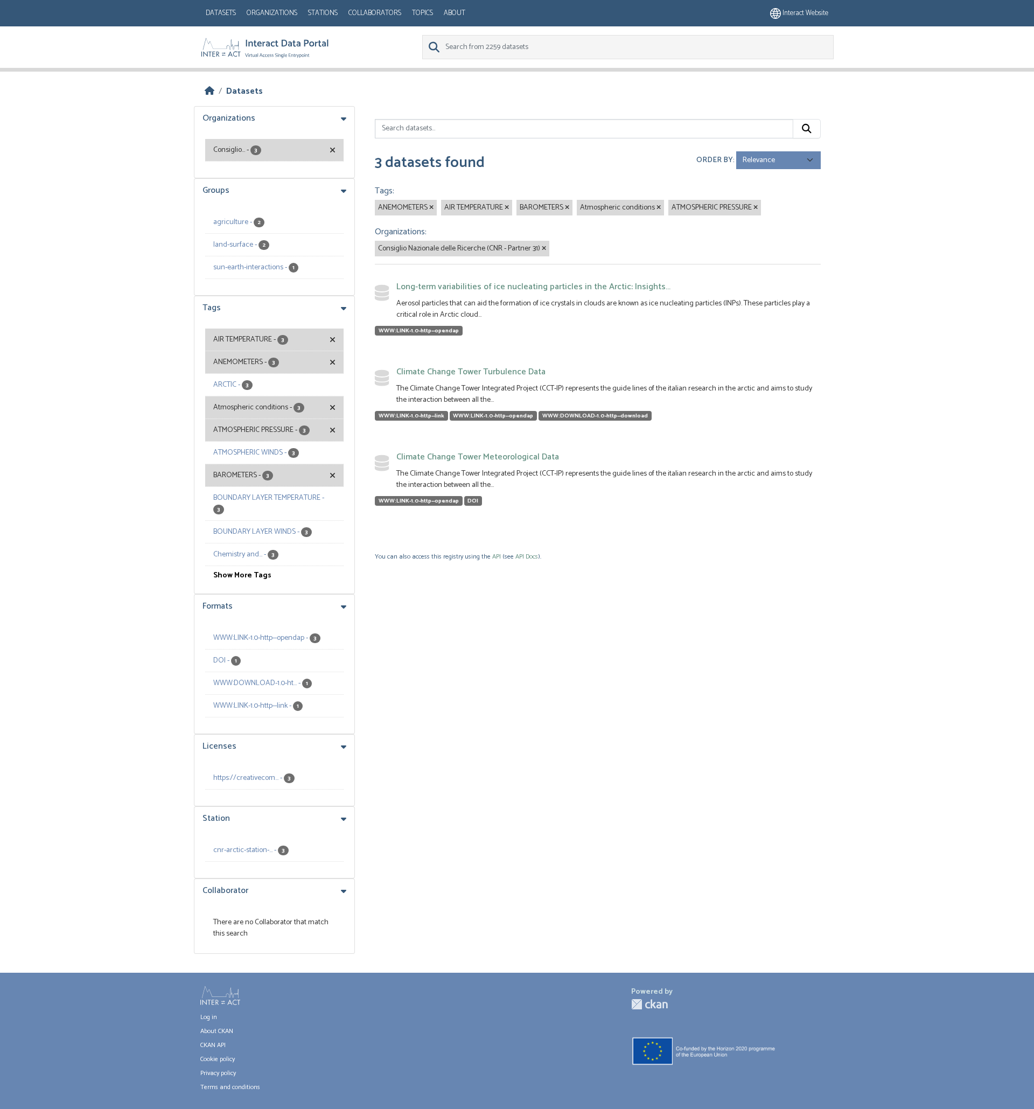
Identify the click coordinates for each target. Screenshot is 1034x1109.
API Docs (526, 557)
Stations (323, 13)
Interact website (804, 13)
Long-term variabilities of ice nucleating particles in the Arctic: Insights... (533, 287)
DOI (472, 501)
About (454, 13)
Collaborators (374, 13)
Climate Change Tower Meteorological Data (477, 457)
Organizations (272, 13)
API (496, 557)
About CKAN (216, 1031)
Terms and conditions (230, 1087)
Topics (422, 13)
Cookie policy (217, 1059)
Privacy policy (218, 1073)
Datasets (221, 13)
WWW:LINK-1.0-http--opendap (419, 331)
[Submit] (807, 128)
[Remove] (431, 208)
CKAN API (213, 1045)
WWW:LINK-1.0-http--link (411, 416)
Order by (714, 160)
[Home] (209, 91)
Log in (208, 1017)
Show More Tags (242, 575)
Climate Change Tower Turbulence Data (471, 372)
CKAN (649, 1004)
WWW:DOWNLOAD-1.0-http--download (595, 416)
